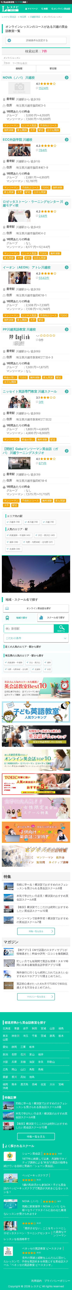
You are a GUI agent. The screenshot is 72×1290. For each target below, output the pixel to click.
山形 (52, 1028)
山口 (23, 1069)
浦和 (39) (13, 542)
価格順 (19, 68)
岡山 (14, 1069)
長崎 (34, 1084)
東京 (5, 1035)
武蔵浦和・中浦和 (15, 662)
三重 (23, 1046)
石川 (23, 1054)
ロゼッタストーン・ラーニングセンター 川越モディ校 (33, 203)
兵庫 (14, 1061)
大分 (52, 1084)
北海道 (7, 1028)
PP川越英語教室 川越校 (19, 329)
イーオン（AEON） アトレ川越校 (27, 267)
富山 (32, 1054)
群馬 (52, 1035)
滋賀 (32, 1061)
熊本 (14, 1084)
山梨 (5, 1039)
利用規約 (36, 1280)
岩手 (25, 1028)
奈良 (40, 1061)
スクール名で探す (56, 617)
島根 (40, 1069)
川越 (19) (50, 522)
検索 (46, 8)
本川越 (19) (33, 522)
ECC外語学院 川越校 (17, 139)
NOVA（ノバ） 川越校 (19, 77)
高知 (23, 1076)
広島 (5, 1069)
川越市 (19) (14, 522)
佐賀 (43, 1084)
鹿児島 (24, 1084)
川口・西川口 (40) (46, 535)
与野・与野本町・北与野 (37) (39, 542)
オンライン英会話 (62, 8)
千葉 (34, 1035)
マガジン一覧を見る (36, 996)
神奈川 (15, 1035)
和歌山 (51, 1061)
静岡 (14, 1046)
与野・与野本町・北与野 (18, 669)
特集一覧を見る (36, 931)
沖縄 (5, 1087)
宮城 (43, 1028)
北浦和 (37, 669)
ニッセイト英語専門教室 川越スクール (30, 391)
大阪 (5, 1061)
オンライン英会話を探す (39, 608)
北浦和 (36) (14, 549)
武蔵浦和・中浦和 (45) (19, 535)
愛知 (5, 1046)
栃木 (61, 1035)
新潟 (5, 1054)
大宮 (49, 669)
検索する (61, 631)
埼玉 (25, 1035)
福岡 (5, 1084)
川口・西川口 (34, 662)
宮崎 (61, 1084)
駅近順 (53, 68)
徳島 (32, 1076)
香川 (14, 1076)
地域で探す (21, 617)
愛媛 (5, 1076)
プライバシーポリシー (57, 1280)
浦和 (49, 662)
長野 (14, 1054)
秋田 (34, 1028)
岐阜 (32, 1046)
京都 (23, 1061)
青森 (16, 1028)
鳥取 (32, 1069)
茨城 (43, 1035)
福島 (61, 1028)
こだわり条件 (13, 638)
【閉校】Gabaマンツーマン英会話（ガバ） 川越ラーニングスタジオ (30, 450)
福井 (40, 1054)
